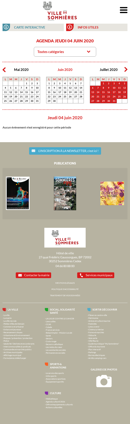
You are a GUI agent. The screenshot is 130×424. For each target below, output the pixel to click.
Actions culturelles (54, 407)
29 (26, 101)
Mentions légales (65, 283)
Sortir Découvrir (104, 309)
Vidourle (92, 335)
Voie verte (92, 338)
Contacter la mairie (36, 275)
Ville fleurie (93, 341)
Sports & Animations (58, 366)
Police (6, 341)
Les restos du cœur (54, 347)
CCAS (48, 324)
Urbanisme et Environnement (17, 335)
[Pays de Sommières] (18, 209)
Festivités (92, 324)
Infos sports (51, 376)
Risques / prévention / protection (18, 338)
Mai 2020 (21, 70)
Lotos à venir (94, 326)
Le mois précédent (4, 69)
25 (5, 101)
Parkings (92, 352)
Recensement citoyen (13, 332)
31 (37, 101)
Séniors (49, 338)
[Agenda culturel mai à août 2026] (112, 204)
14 (21, 92)
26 (10, 101)
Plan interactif (94, 349)
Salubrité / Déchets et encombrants (19, 343)
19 (10, 96)
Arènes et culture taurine (99, 321)
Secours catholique (54, 344)
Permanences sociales (55, 353)
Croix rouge (51, 341)
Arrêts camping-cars (97, 358)
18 (5, 96)
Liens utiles (51, 321)
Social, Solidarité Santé (62, 311)
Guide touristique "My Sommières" (103, 343)
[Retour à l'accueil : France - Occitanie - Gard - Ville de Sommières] (60, 10)
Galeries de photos (104, 369)
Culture (55, 393)
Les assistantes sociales (56, 350)
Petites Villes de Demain (14, 324)
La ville (13, 309)
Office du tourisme (96, 346)
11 (5, 92)
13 (16, 92)
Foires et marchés (96, 332)
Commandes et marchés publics (17, 349)
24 (37, 96)
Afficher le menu (123, 10)
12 (10, 92)
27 (16, 101)
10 (37, 87)
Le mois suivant (125, 69)
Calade (49, 327)
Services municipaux (99, 275)
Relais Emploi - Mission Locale (59, 332)
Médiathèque (52, 398)
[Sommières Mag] (65, 209)
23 (32, 96)
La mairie (8, 318)
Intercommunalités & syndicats (17, 346)
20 (16, 96)
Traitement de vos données (65, 295)
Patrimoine (93, 318)
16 (32, 92)
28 (21, 101)
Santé (48, 335)
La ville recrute (10, 321)
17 (37, 92)
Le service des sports (55, 373)
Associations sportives (56, 379)
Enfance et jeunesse (12, 329)
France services (53, 330)
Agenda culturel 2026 (55, 401)
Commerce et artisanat (14, 326)
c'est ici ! (68, 151)
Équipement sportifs (55, 381)
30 (32, 101)
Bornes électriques (96, 355)
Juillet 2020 (109, 70)
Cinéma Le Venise (96, 329)
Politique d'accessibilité (65, 289)
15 (26, 92)
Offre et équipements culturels (59, 404)
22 (26, 96)
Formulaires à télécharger (15, 358)
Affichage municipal (12, 355)
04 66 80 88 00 (65, 266)
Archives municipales (13, 352)
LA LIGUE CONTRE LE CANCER (60, 318)
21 (21, 96)
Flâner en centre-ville (97, 315)
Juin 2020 (65, 70)
